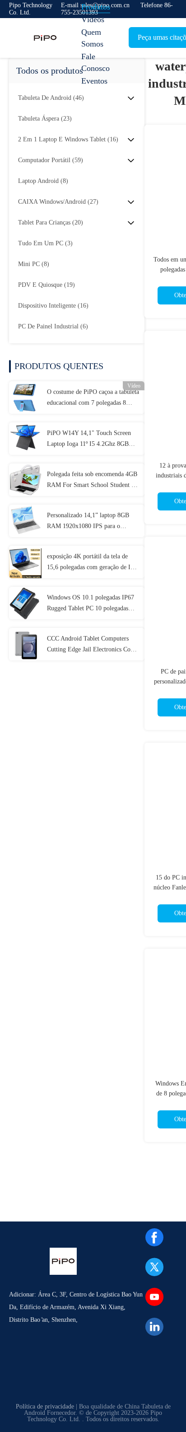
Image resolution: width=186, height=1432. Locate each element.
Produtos (95, 6)
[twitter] (154, 1267)
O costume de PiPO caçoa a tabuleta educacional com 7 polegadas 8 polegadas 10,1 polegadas (93, 398)
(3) (45, 243)
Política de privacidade (45, 1406)
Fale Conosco (95, 62)
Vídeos (92, 19)
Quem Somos (92, 38)
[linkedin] (154, 1326)
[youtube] (154, 1297)
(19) (46, 284)
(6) (53, 326)
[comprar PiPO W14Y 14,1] (25, 438)
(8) (43, 181)
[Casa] (45, 37)
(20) (50, 222)
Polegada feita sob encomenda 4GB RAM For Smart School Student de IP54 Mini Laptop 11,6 (92, 481)
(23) (45, 118)
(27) (58, 201)
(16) (68, 139)
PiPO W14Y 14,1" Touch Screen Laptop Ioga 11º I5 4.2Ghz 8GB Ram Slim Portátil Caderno (89, 439)
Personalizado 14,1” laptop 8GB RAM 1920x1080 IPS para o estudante (88, 522)
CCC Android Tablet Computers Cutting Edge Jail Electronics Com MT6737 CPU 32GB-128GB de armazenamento (91, 645)
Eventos (94, 80)
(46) (51, 97)
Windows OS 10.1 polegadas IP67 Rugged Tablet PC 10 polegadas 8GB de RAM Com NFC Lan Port (91, 604)
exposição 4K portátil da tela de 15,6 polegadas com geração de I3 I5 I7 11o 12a (90, 563)
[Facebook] (154, 1237)
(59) (50, 160)
